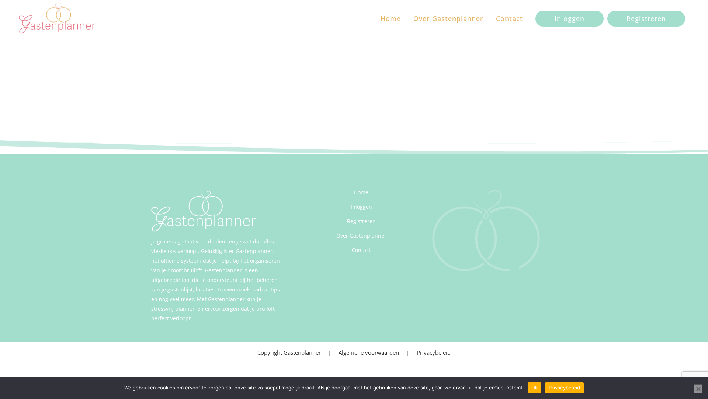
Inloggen (569, 18)
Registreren (646, 18)
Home (361, 192)
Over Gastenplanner (361, 235)
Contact (361, 249)
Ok (534, 388)
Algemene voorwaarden (369, 352)
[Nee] (698, 388)
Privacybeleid (434, 352)
